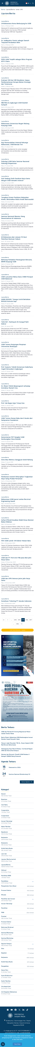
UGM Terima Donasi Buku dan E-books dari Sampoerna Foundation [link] (16, 419)
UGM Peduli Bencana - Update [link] (17, 630)
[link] (13, 3)
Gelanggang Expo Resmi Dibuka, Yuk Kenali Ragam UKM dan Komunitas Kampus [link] (17, 749)
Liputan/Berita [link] (5, 21)
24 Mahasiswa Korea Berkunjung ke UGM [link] (16, 23)
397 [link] (30, 620)
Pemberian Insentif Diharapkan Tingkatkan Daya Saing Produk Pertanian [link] (17, 478)
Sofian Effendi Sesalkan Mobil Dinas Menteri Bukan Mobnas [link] (17, 521)
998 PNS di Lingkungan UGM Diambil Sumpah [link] (14, 104)
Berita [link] (3, 9)
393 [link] (15, 620)
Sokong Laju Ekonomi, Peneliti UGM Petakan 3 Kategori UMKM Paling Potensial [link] (15, 755)
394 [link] (19, 620)
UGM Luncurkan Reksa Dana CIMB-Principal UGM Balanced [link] (17, 278)
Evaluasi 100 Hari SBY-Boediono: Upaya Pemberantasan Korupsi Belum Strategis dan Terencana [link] (16, 82)
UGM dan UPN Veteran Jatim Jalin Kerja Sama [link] (15, 579)
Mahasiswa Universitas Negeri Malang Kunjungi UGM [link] (15, 124)
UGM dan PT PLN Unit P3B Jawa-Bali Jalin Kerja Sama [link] (16, 559)
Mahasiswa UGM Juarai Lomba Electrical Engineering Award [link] (16, 500)
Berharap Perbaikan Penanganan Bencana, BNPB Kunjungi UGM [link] (16, 261)
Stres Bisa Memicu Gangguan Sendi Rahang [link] (17, 460)
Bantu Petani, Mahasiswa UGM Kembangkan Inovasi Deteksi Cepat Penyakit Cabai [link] (17, 738)
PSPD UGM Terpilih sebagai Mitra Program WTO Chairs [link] (16, 60)
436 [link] (17, 624)
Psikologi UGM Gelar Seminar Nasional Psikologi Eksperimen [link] (15, 162)
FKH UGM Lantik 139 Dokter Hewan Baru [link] (16, 541)
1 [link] (7, 620)
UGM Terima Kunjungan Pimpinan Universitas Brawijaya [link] (13, 345)
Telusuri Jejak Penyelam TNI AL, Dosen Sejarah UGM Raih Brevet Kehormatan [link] (17, 744)
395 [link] (23, 620)
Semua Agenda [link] (26, 781)
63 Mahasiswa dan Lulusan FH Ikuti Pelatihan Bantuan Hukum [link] (14, 238)
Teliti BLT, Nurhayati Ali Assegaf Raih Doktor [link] (15, 323)
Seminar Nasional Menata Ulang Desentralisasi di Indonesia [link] (13, 217)
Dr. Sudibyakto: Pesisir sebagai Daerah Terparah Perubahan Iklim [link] (15, 41)
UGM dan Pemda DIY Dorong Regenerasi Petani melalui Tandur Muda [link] (15, 732)
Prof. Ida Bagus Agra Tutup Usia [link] (12, 403)
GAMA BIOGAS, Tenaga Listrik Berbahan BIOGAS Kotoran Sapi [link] (15, 300)
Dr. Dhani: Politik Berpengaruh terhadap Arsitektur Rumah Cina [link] (15, 387)
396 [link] (27, 620)
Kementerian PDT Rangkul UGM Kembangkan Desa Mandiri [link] (12, 438)
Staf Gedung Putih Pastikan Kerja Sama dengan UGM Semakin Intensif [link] (15, 179)
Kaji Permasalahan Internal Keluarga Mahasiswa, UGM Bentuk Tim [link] (14, 143)
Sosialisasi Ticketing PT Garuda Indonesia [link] (16, 601)
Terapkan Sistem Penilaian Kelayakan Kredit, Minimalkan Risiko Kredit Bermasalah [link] (17, 198)
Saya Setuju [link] (17, 1044)
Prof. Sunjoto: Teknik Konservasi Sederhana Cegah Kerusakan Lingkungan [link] (17, 368)
